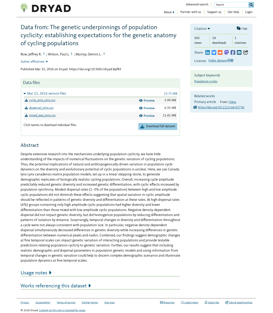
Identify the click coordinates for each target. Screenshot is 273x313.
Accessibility (43, 302)
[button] (100, 93)
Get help (233, 12)
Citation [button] (200, 29)
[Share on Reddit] (220, 53)
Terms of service (66, 302)
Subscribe (213, 302)
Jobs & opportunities (240, 302)
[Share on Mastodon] (226, 53)
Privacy (25, 302)
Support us (214, 12)
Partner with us (190, 12)
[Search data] (251, 5)
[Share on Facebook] (233, 53)
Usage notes (34, 273)
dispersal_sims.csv (41, 108)
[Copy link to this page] (245, 52)
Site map (109, 302)
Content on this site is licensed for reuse (62, 310)
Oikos (232, 102)
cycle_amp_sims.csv (42, 100)
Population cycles (205, 81)
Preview (149, 100)
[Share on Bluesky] (214, 53)
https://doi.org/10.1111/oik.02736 (221, 107)
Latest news (191, 302)
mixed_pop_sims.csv (42, 115)
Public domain (217, 60)
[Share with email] (239, 53)
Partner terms (90, 302)
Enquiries (169, 302)
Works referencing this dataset (54, 286)
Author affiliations (33, 61)
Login (248, 12)
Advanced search (197, 4)
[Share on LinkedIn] (207, 53)
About (168, 12)
